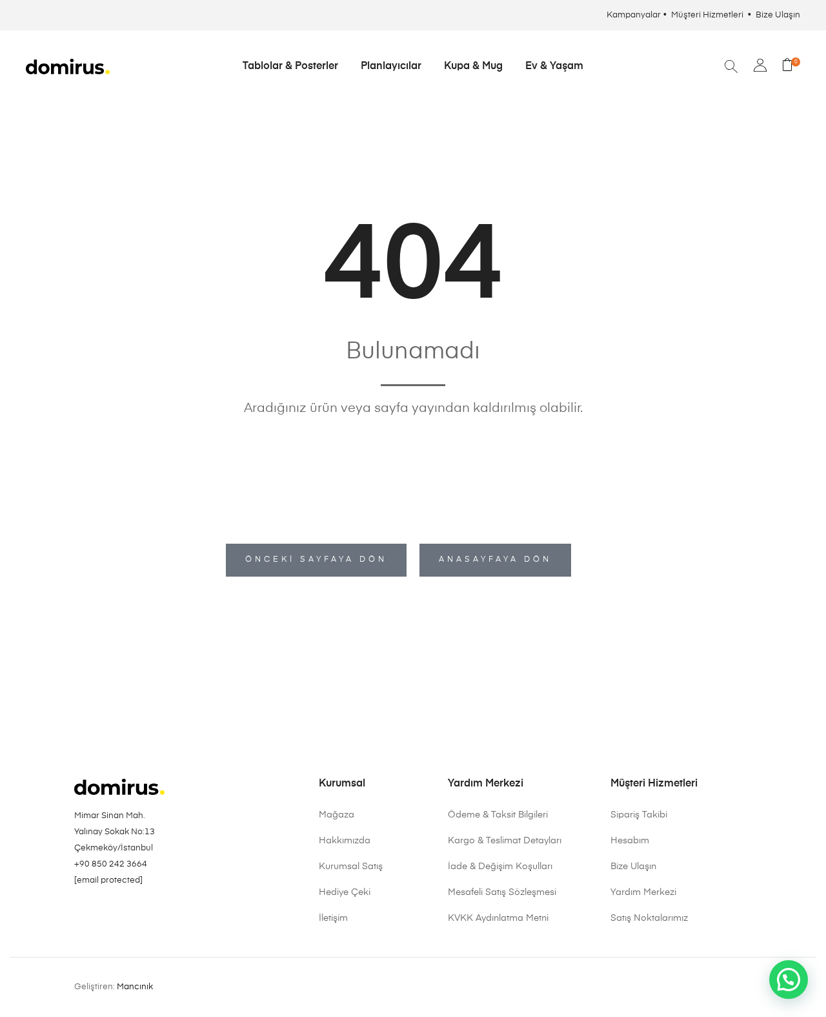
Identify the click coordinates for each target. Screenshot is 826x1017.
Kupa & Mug (473, 66)
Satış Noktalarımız (649, 918)
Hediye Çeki (344, 892)
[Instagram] (79, 913)
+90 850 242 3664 (110, 864)
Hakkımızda (344, 840)
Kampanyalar (634, 15)
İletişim (333, 918)
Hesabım (629, 840)
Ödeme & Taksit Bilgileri (498, 814)
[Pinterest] (97, 913)
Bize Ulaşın (778, 15)
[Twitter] (151, 913)
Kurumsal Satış (351, 866)
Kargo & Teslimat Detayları (504, 840)
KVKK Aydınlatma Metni (498, 918)
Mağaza (336, 814)
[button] (788, 979)
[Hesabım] (760, 67)
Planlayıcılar (391, 66)
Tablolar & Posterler (290, 66)
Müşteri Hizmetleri (708, 15)
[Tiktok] (133, 913)
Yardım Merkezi (643, 892)
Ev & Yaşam (554, 66)
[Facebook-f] (115, 913)
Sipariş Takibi (638, 814)
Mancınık (135, 987)
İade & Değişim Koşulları (500, 866)
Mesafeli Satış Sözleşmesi (502, 892)
